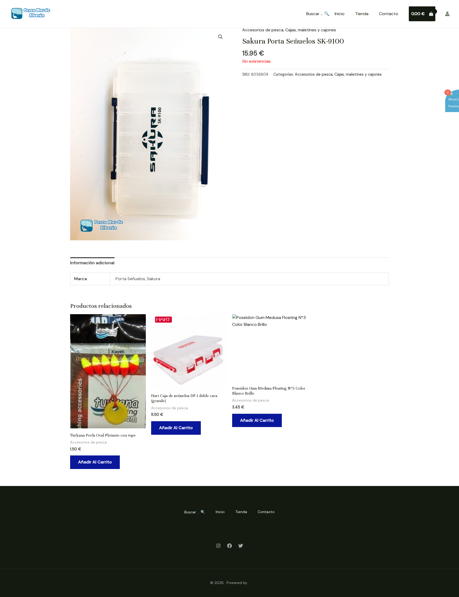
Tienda (361, 13)
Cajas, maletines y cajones (310, 30)
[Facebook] (229, 545)
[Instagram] (218, 545)
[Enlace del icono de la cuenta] (447, 13)
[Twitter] (240, 545)
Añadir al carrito (95, 462)
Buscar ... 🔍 (317, 14)
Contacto (388, 13)
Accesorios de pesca (262, 30)
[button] (220, 37)
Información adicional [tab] (92, 263)
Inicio (340, 13)
